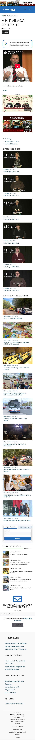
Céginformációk (10, 690)
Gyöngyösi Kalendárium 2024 (14, 646)
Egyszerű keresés (10, 527)
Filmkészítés (9, 664)
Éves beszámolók (10, 693)
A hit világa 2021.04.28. (12, 141)
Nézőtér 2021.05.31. (11, 144)
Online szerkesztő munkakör (14, 703)
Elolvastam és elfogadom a (18, 619)
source (5, 90)
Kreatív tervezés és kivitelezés (15, 661)
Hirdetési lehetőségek (12, 669)
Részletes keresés (24, 527)
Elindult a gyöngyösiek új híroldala (16, 643)
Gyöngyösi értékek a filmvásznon (15, 649)
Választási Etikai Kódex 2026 (14, 681)
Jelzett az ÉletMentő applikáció (18, 554)
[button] (25, 9)
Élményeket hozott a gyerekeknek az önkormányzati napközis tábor (20, 580)
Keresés (17, 538)
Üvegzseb (8, 684)
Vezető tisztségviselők (12, 687)
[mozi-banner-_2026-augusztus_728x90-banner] (17, 5)
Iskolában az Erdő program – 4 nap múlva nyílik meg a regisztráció (20, 563)
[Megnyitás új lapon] (17, 103)
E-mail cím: (17, 611)
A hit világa (5, 32)
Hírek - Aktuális (15, 552)
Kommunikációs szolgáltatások (15, 666)
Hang (29, 109)
